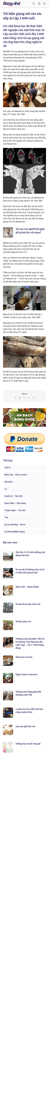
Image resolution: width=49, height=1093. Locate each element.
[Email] (33, 398)
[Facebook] (16, 398)
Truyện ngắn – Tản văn (15, 510)
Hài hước (9, 482)
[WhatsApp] (24, 398)
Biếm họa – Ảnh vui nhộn (16, 474)
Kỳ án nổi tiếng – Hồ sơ (15, 524)
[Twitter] (20, 398)
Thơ (6, 517)
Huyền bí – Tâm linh (13, 496)
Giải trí (7, 467)
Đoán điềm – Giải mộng (15, 503)
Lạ (6, 489)
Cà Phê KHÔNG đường (15, 532)
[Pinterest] (29, 398)
